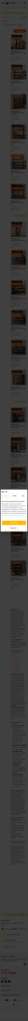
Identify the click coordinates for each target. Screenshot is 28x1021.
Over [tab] (23, 495)
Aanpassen (13, 528)
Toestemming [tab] (5, 495)
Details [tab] (14, 495)
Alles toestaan (14, 522)
